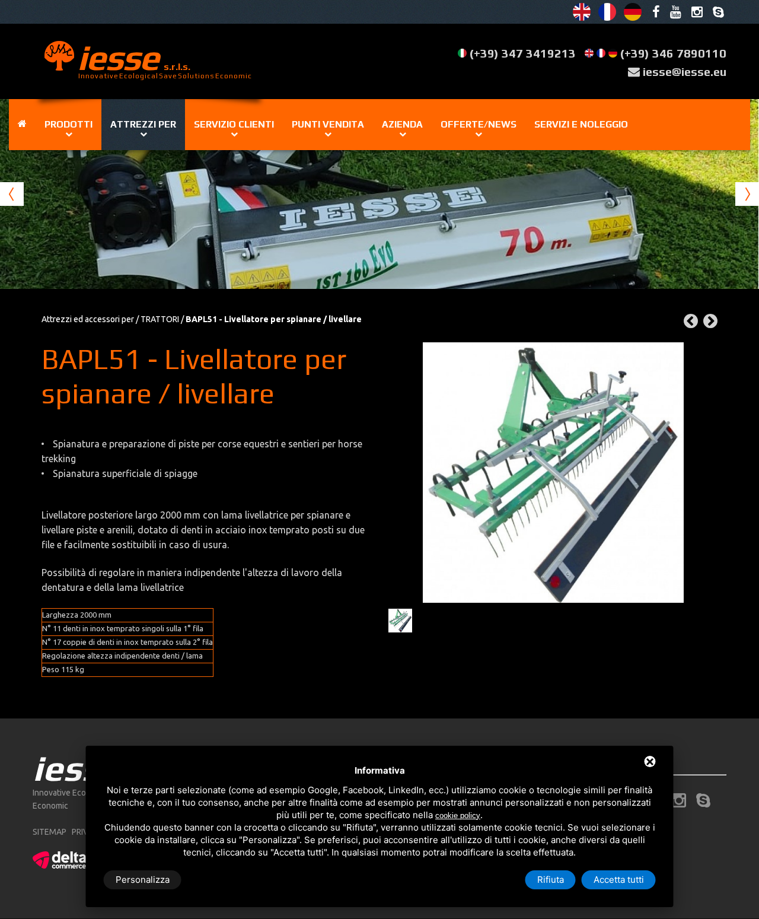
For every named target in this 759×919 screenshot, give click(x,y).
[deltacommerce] (59, 858)
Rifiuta (550, 879)
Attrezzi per (143, 124)
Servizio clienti (234, 124)
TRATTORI (160, 319)
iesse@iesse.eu (684, 71)
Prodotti (68, 124)
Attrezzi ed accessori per (88, 319)
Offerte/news (478, 124)
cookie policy (457, 815)
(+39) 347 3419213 (523, 53)
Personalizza (143, 879)
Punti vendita (328, 124)
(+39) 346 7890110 (673, 53)
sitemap (49, 832)
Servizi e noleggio (581, 124)
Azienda (402, 124)
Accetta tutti (619, 879)
